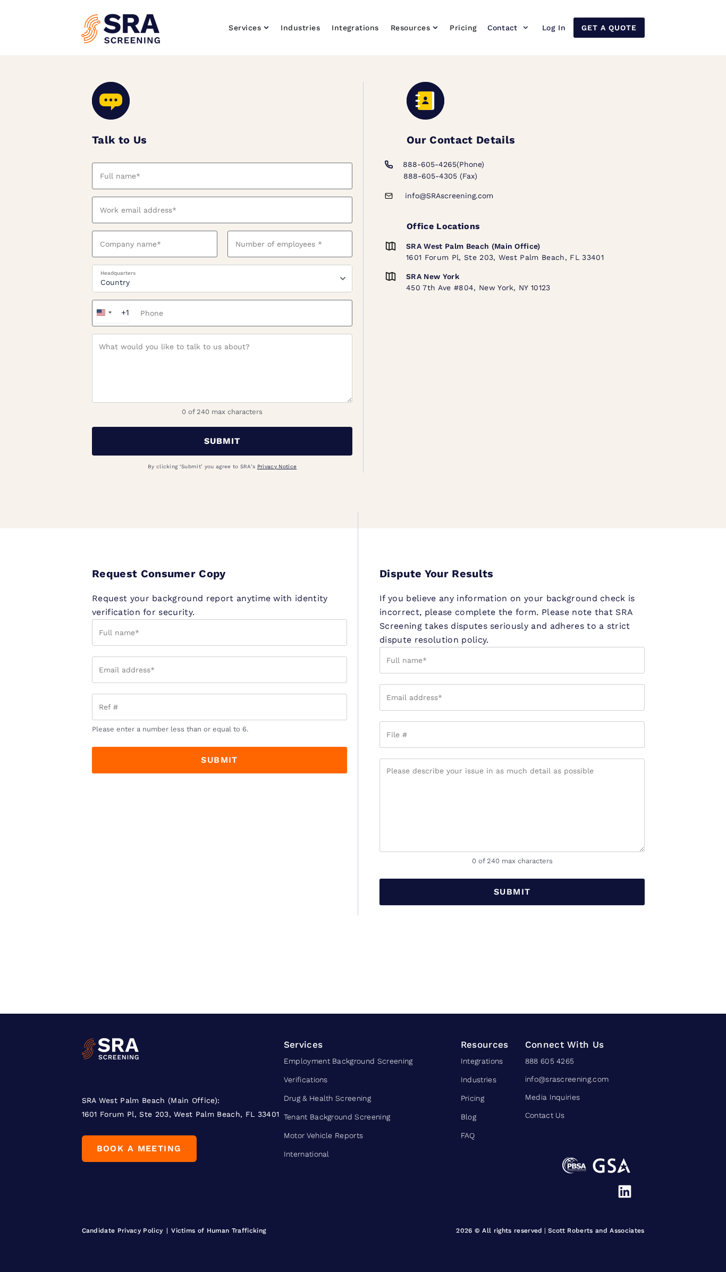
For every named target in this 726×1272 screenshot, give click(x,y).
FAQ (468, 1135)
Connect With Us (564, 1044)
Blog (468, 1117)
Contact (502, 27)
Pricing (472, 1098)
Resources (485, 1044)
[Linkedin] (625, 1191)
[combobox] (110, 312)
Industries (478, 1079)
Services (303, 1044)
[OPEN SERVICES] (266, 27)
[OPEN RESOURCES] (435, 27)
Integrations (482, 1061)
